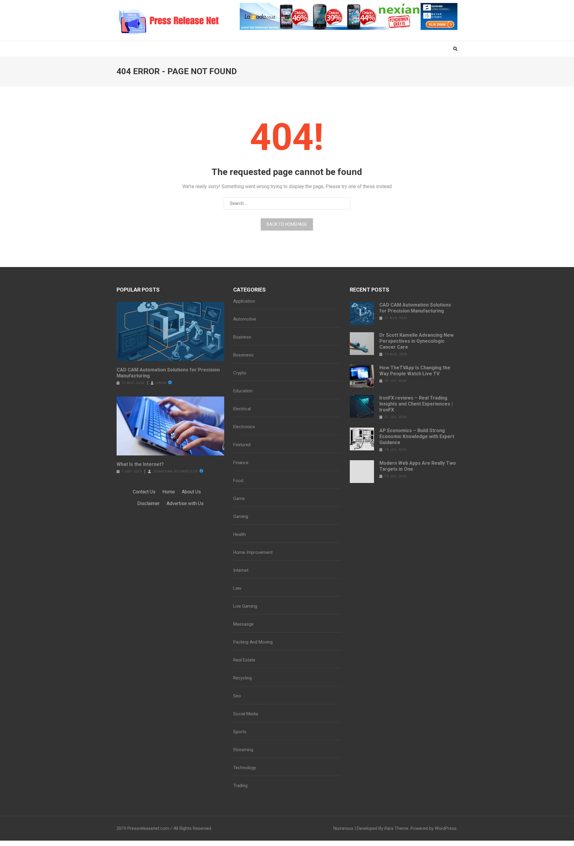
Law (237, 588)
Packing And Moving (253, 642)
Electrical (242, 408)
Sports (239, 731)
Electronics (244, 426)
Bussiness (243, 355)
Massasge (243, 624)
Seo (237, 696)
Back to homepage (287, 224)
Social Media (245, 714)
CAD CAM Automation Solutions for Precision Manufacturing (168, 373)
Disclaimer (148, 503)
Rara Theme (396, 828)
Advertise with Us (185, 503)
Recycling (242, 678)
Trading (240, 785)
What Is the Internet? (140, 464)
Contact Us (144, 492)
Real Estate (244, 660)
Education (243, 391)
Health (239, 534)
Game (239, 498)
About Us (191, 492)
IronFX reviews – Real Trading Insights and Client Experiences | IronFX (416, 404)
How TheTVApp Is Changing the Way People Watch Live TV (414, 370)
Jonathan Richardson (175, 471)
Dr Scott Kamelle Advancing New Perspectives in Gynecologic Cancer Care (416, 341)
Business (242, 337)
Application (244, 301)
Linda (161, 383)
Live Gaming (245, 606)
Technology (244, 767)
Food (238, 480)
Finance (240, 462)
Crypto (239, 373)
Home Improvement (253, 552)
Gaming (240, 516)
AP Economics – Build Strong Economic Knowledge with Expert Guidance (416, 436)
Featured (242, 444)
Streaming (243, 749)
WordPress (446, 828)
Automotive (244, 319)
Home (168, 492)
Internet (240, 570)
